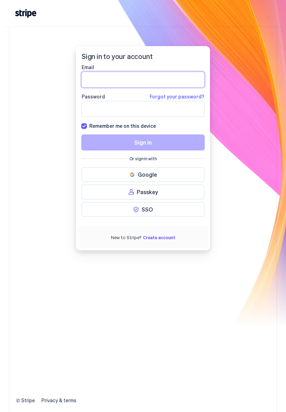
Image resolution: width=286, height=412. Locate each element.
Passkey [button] (147, 192)
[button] (143, 175)
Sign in (143, 142)
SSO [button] (147, 209)
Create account (159, 237)
